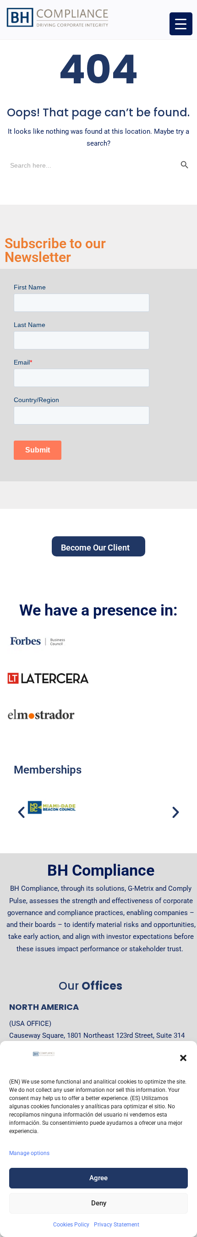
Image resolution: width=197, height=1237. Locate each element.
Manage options (29, 1153)
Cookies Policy (71, 1224)
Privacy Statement (116, 1224)
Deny (98, 1203)
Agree (98, 1178)
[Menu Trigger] (181, 23)
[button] (183, 1058)
